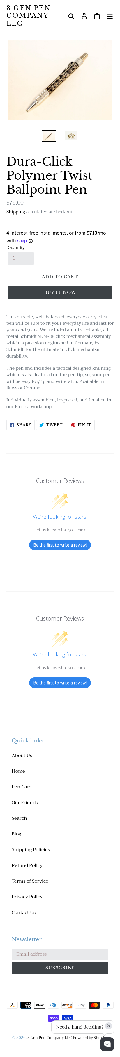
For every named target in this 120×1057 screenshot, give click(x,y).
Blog (16, 834)
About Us (22, 755)
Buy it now (60, 292)
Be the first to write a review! (60, 545)
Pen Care (21, 787)
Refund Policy (27, 865)
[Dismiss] (108, 1025)
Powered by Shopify (90, 1037)
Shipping (15, 212)
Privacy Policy (27, 897)
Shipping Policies (31, 850)
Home (18, 771)
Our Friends (25, 803)
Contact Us (24, 912)
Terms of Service (30, 881)
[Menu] (109, 15)
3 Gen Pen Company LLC (28, 15)
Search (19, 818)
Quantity (16, 247)
